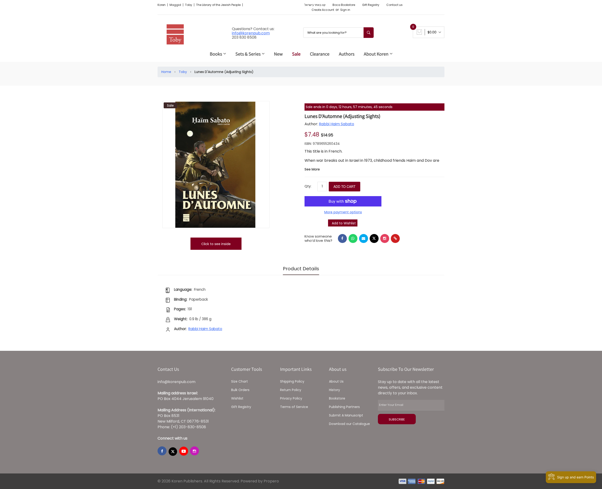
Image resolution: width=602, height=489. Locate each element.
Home (166, 71)
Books (216, 54)
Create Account (323, 10)
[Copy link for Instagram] (384, 238)
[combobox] (338, 32)
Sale (296, 54)
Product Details (301, 268)
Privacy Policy (291, 398)
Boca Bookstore (344, 5)
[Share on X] (374, 238)
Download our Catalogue (349, 423)
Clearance (319, 54)
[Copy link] (395, 238)
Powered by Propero (260, 481)
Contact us (394, 5)
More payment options (343, 212)
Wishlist (237, 398)
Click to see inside (216, 244)
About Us (336, 381)
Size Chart (239, 381)
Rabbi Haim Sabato (336, 124)
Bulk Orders (240, 390)
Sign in (345, 10)
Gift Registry (370, 5)
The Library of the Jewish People (218, 5)
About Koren (376, 54)
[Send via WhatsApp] (353, 238)
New (278, 54)
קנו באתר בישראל (315, 5)
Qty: (308, 186)
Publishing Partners (344, 406)
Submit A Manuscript (346, 415)
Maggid (176, 5)
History (334, 390)
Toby (189, 5)
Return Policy (290, 390)
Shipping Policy (292, 381)
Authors (346, 54)
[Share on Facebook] (342, 238)
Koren (162, 5)
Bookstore (337, 398)
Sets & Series (248, 54)
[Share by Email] (363, 238)
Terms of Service (294, 406)
